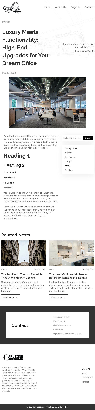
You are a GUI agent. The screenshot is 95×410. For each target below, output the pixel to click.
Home (47, 7)
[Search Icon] (78, 138)
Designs (68, 161)
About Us (60, 7)
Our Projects (87, 377)
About (84, 373)
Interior (68, 166)
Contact (89, 7)
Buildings (69, 170)
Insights (68, 153)
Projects (75, 7)
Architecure (70, 157)
